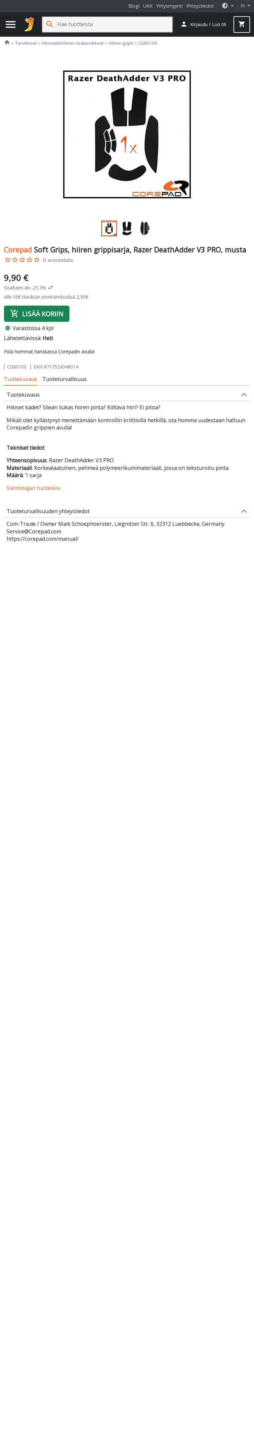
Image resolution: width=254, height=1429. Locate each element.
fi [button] (243, 6)
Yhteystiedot (200, 6)
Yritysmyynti (169, 6)
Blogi (134, 6)
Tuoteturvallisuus (64, 379)
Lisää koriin (37, 313)
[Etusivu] (29, 24)
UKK (147, 6)
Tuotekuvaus (20, 379)
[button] (227, 6)
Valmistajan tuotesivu (33, 488)
